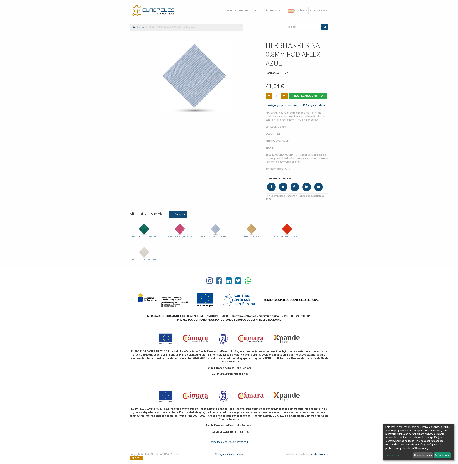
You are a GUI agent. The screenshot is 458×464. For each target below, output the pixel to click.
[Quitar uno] (269, 96)
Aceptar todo (442, 455)
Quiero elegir (392, 455)
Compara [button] (179, 214)
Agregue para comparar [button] (284, 105)
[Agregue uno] (284, 96)
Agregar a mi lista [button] (315, 105)
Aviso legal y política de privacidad (229, 442)
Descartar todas (423, 455)
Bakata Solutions (319, 454)
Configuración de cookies (229, 454)
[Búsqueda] (324, 27)
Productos (138, 27)
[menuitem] (228, 10)
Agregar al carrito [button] (309, 96)
